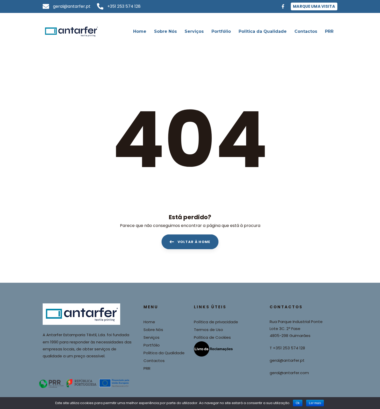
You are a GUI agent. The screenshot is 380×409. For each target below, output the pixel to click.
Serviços (151, 337)
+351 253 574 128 (289, 348)
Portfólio (151, 345)
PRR (146, 368)
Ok (298, 403)
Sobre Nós (153, 329)
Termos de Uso (208, 329)
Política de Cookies (212, 337)
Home (149, 322)
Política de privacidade (216, 322)
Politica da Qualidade (164, 353)
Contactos (154, 360)
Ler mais (315, 403)
